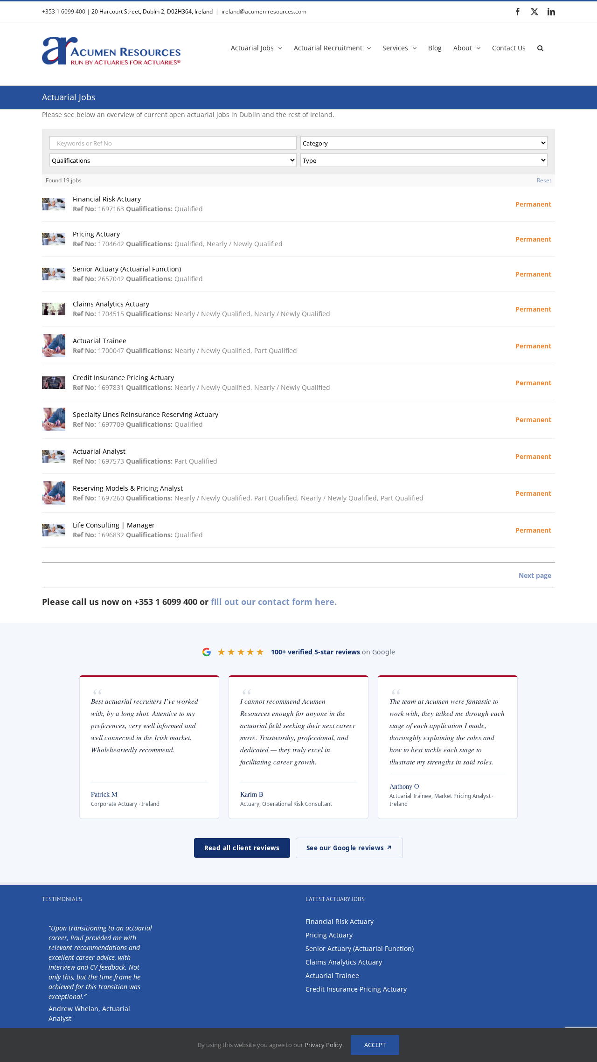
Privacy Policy (323, 1045)
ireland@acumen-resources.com (264, 11)
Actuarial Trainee (332, 975)
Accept (375, 1045)
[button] (540, 47)
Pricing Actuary (329, 934)
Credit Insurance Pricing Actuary (356, 989)
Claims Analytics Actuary (343, 962)
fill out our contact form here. (274, 601)
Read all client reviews (242, 848)
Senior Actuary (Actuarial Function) (359, 948)
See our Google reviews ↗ (349, 848)
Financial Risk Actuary (339, 921)
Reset (544, 180)
